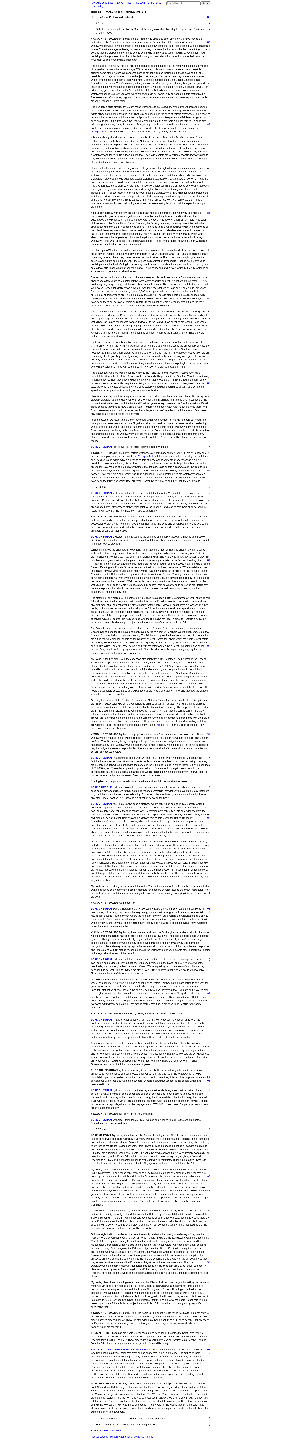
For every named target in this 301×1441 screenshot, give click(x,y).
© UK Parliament (143, 1436)
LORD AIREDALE (101, 787)
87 (208, 383)
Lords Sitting (97, 6)
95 (208, 1080)
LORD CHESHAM (101, 447)
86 (208, 298)
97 (208, 1262)
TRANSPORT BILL (110, 1430)
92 (208, 818)
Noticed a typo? (99, 1436)
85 (208, 212)
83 (208, 42)
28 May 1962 (155, 3)
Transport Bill (98, 131)
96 (208, 1176)
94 (208, 993)
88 (208, 470)
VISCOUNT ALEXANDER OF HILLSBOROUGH (118, 1349)
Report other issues (121, 1436)
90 (208, 646)
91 (208, 734)
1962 (129, 3)
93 (208, 908)
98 (208, 1349)
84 (208, 124)
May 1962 (140, 3)
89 (208, 560)
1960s (120, 3)
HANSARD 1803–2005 (102, 3)
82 (208, 17)
